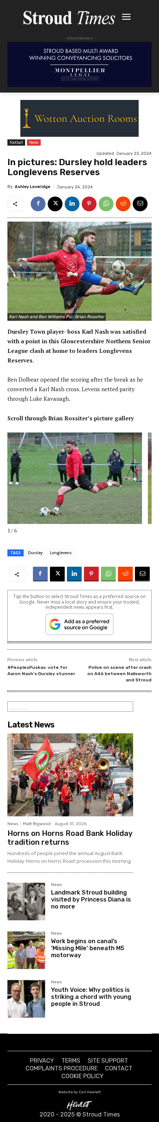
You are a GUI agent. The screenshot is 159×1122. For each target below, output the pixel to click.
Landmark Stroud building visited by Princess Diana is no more (91, 899)
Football (16, 142)
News (33, 142)
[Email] (140, 204)
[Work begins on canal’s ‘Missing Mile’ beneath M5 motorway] (26, 950)
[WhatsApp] (106, 204)
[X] (55, 204)
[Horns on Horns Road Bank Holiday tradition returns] (70, 774)
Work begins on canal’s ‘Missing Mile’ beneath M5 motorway (87, 948)
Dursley (35, 552)
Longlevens (61, 552)
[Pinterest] (89, 204)
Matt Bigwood (37, 823)
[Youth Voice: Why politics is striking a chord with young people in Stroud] (26, 999)
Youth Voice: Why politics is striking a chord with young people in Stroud (91, 996)
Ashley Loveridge (32, 187)
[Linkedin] (72, 204)
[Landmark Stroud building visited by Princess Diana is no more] (26, 901)
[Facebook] (38, 204)
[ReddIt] (123, 204)
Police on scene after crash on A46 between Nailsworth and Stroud (119, 673)
